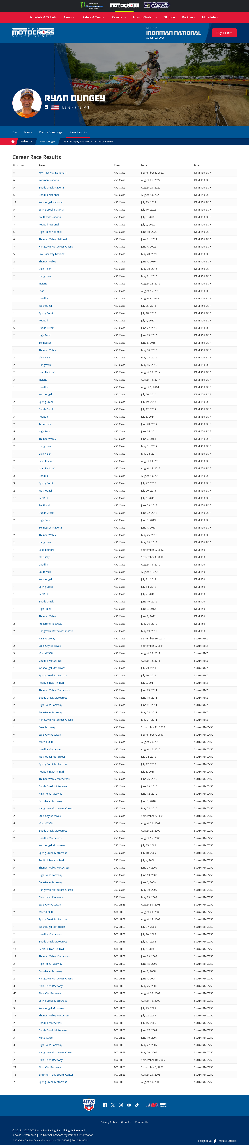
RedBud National (49, 224)
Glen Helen (45, 268)
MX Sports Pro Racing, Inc (45, 1130)
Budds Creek (46, 328)
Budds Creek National (51, 187)
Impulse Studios (227, 1140)
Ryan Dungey (47, 141)
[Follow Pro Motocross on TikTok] (137, 1105)
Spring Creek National (51, 209)
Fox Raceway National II (53, 172)
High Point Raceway (50, 705)
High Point (45, 335)
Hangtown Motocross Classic (56, 246)
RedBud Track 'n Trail (51, 682)
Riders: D (26, 141)
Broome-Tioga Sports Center (56, 1074)
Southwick (45, 505)
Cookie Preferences (24, 1135)
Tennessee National (50, 527)
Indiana (43, 283)
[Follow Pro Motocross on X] (113, 1105)
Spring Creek (46, 313)
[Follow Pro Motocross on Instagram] (121, 1105)
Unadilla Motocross (50, 660)
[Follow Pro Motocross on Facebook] (105, 1105)
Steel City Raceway (50, 645)
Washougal (45, 305)
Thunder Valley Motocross (54, 690)
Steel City (44, 557)
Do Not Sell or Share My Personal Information (66, 1135)
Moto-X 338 (46, 653)
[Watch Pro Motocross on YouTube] (129, 1105)
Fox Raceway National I (53, 254)
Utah (41, 291)
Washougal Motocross (52, 668)
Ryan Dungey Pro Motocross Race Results (88, 141)
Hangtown (45, 276)
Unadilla (43, 298)
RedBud (43, 320)
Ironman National (173, 33)
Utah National (47, 372)
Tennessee (45, 342)
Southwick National (50, 217)
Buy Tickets (224, 33)
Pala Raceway (47, 638)
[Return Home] (33, 33)
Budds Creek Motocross (53, 697)
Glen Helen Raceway (51, 897)
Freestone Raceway (50, 623)
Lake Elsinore (46, 461)
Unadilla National (49, 195)
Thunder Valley (47, 261)
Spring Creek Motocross (53, 675)
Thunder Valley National (53, 239)
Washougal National (51, 202)
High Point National (50, 231)
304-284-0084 (80, 1140)
